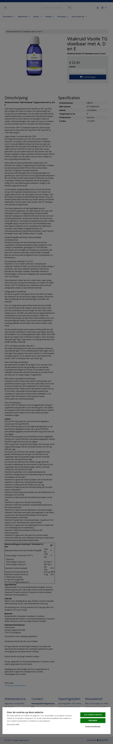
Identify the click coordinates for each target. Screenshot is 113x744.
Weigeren (93, 720)
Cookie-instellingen (93, 726)
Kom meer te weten (13, 724)
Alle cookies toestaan (93, 715)
